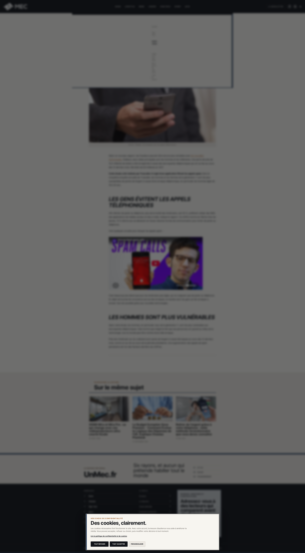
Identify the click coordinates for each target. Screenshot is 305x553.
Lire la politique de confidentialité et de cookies (109, 536)
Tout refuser (99, 544)
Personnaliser (137, 544)
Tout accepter (118, 544)
